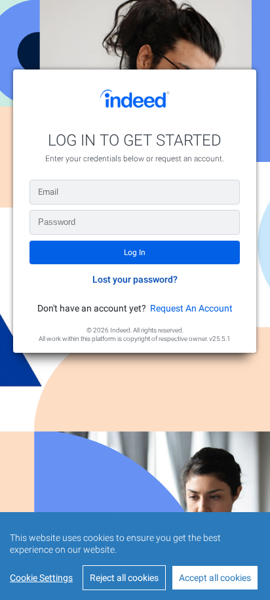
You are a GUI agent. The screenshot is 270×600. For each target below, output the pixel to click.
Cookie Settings (41, 577)
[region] (135, 556)
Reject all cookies (124, 577)
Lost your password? (135, 279)
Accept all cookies (215, 577)
